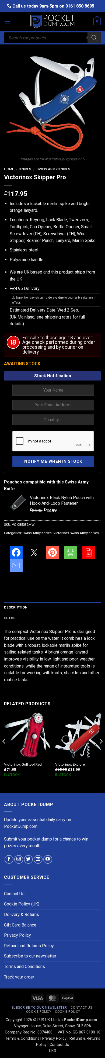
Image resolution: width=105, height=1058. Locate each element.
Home (9, 169)
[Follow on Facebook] (9, 859)
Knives (25, 169)
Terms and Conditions (24, 966)
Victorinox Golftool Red (23, 764)
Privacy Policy (17, 935)
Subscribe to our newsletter (30, 956)
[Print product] (70, 552)
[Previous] (4, 752)
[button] (7, 21)
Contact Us (14, 893)
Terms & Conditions (22, 1038)
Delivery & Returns (21, 914)
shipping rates (58, 317)
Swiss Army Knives (53, 169)
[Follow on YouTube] (47, 859)
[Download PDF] (88, 552)
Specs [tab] (9, 618)
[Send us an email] (38, 859)
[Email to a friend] (16, 565)
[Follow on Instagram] (18, 859)
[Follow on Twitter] (28, 859)
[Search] (94, 37)
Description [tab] (15, 607)
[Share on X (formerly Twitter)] (34, 552)
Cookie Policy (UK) (21, 904)
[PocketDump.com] (52, 21)
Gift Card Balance (20, 925)
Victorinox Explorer (70, 764)
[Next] (100, 752)
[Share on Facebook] (16, 552)
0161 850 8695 (79, 6)
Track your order (19, 977)
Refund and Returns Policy (29, 945)
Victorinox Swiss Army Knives (76, 533)
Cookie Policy (38, 1012)
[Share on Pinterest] (52, 552)
